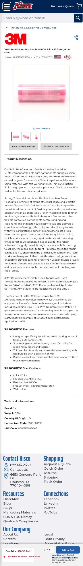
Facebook (52, 499)
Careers (9, 539)
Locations (11, 543)
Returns (50, 473)
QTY (46, 550)
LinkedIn (51, 503)
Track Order (53, 481)
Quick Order (53, 468)
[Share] (76, 38)
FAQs (7, 508)
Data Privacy (54, 539)
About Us (10, 534)
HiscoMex (11, 499)
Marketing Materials (19, 512)
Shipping (51, 477)
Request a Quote (57, 464)
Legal (48, 534)
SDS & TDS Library (17, 517)
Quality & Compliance (20, 521)
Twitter (49, 508)
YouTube (51, 512)
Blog (7, 503)
